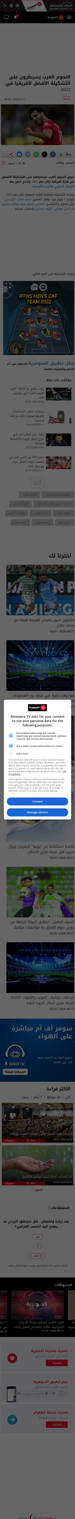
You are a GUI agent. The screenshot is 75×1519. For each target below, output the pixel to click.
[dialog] (37, 760)
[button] (37, 753)
